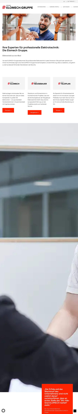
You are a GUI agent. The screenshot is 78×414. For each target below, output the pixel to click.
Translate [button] (71, 1)
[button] (3, 410)
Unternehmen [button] (41, 7)
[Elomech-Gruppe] (17, 7)
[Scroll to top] (75, 411)
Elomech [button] (7, 110)
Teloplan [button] (58, 110)
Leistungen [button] (66, 7)
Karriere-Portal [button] (54, 7)
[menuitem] (65, 1)
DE (64, 1)
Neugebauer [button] (34, 112)
